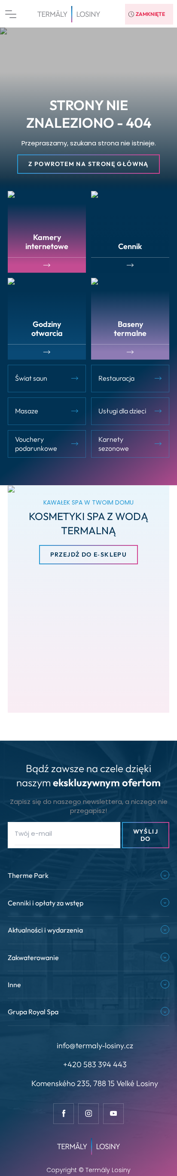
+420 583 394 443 (95, 1064)
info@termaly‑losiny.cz (95, 1045)
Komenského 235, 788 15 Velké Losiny (94, 1083)
